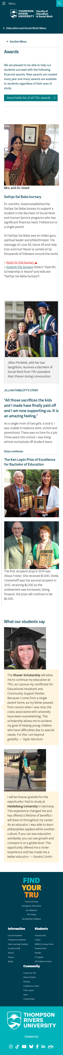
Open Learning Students (18, 944)
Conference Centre (31, 986)
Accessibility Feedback (31, 919)
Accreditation (31, 910)
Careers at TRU (29, 973)
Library (37, 940)
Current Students (15, 936)
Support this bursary (19, 267)
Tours (25, 995)
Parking (26, 982)
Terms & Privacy (31, 902)
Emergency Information (31, 906)
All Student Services (43, 961)
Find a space (28, 990)
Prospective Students (17, 940)
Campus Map (28, 999)
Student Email (41, 948)
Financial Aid (40, 936)
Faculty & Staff (14, 948)
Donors (11, 957)
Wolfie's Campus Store (44, 944)
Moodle (38, 953)
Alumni (11, 953)
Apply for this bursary (20, 262)
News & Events (29, 977)
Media (10, 961)
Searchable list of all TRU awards (29, 98)
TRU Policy (31, 914)
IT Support (39, 957)
